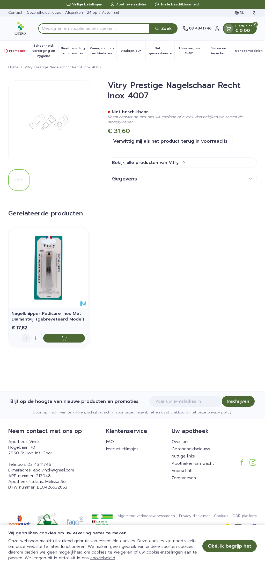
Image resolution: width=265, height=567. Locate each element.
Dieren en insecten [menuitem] (221, 51)
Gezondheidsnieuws (44, 12)
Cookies (221, 516)
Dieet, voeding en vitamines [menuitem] (74, 51)
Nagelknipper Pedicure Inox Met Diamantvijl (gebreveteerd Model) (48, 316)
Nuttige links (183, 456)
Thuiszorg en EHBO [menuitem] (190, 51)
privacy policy (220, 412)
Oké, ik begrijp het (229, 546)
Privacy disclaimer (194, 516)
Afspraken (74, 12)
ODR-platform (244, 516)
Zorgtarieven (184, 478)
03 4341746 (39, 464)
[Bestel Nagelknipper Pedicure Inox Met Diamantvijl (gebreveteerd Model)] (64, 338)
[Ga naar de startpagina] (20, 28)
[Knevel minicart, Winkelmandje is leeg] (228, 28)
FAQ (110, 442)
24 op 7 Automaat (103, 12)
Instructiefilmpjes (122, 449)
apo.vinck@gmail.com (53, 470)
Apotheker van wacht (193, 463)
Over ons (180, 442)
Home (13, 67)
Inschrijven (238, 401)
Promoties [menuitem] (17, 50)
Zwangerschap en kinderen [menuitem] (103, 51)
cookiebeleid (102, 558)
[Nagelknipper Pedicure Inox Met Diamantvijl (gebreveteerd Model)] (48, 268)
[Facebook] (242, 462)
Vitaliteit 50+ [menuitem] (133, 52)
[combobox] (94, 28)
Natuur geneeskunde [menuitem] (161, 51)
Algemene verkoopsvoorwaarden (146, 516)
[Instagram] (253, 462)
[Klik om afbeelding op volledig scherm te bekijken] (50, 122)
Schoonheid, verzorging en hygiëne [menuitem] (45, 50)
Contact (15, 12)
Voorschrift (182, 471)
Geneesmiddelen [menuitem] (250, 52)
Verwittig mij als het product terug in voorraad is (170, 141)
